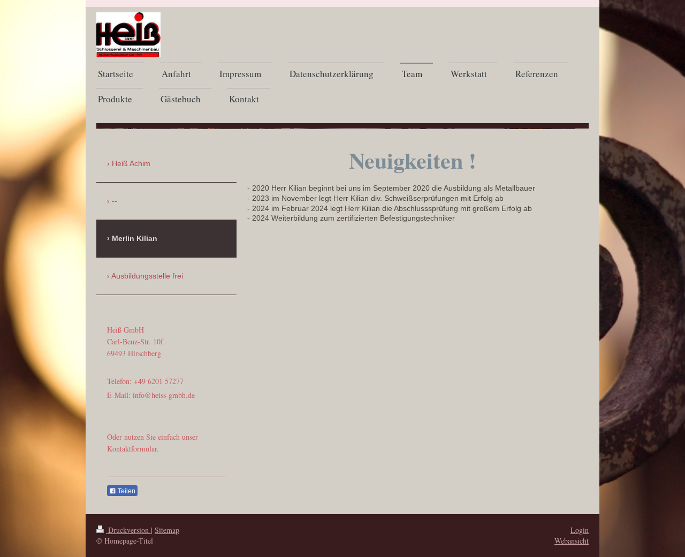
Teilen (125, 491)
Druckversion (128, 530)
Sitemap (167, 530)
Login (579, 530)
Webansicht (571, 541)
